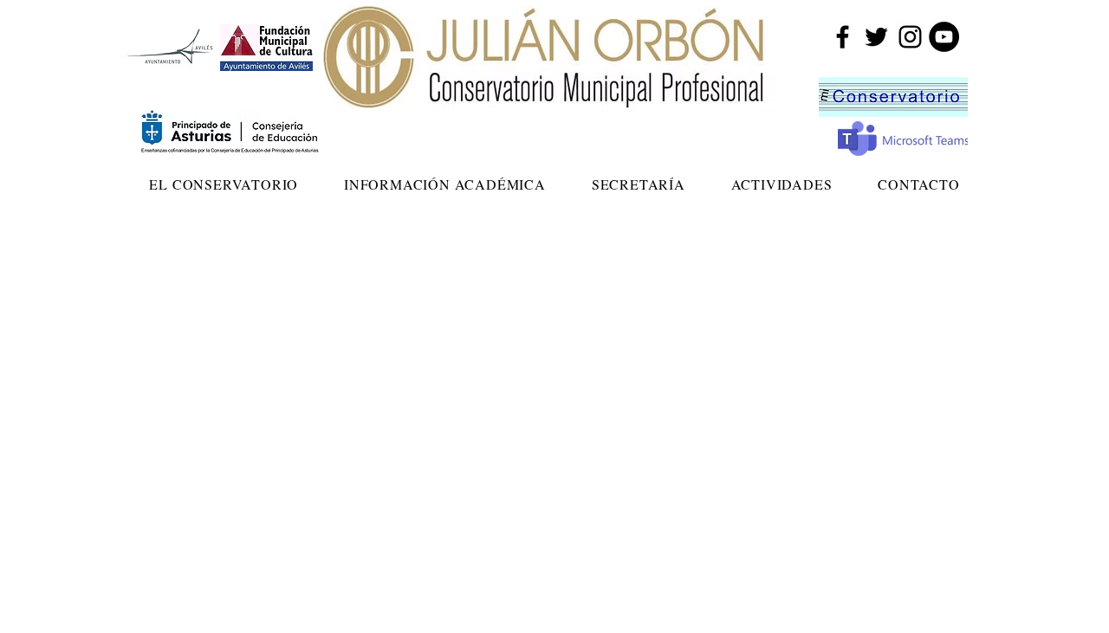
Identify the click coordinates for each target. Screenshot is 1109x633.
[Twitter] (876, 37)
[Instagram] (910, 37)
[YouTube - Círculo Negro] (944, 37)
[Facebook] (842, 37)
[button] (224, 184)
